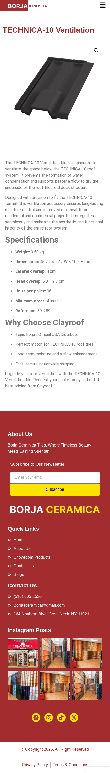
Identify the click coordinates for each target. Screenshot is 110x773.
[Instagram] (48, 717)
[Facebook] (36, 717)
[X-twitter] (74, 717)
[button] (102, 5)
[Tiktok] (61, 717)
